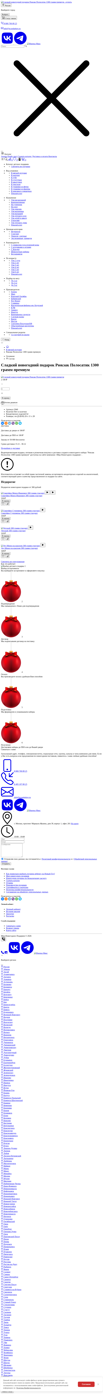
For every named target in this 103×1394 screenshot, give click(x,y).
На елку (14, 207)
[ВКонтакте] (2, 423)
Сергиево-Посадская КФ (21, 323)
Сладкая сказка (17, 317)
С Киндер (15, 249)
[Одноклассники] (6, 423)
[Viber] (13, 423)
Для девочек (16, 209)
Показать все (16, 193)
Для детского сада (18, 216)
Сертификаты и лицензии (17, 887)
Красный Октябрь (19, 296)
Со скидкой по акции (20, 335)
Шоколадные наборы (20, 252)
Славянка (15, 303)
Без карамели (16, 254)
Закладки (10, 914)
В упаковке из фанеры (20, 189)
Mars (13, 294)
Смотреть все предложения (12, 562)
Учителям (15, 220)
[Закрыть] (98, 1384)
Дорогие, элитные (19, 236)
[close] (2, 151)
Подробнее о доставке (10, 448)
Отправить (6, 864)
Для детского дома (19, 223)
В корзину (6, 398)
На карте (75, 824)
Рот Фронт (15, 301)
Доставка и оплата (40, 156)
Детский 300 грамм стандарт (13, 531)
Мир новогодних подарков (17, 876)
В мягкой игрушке (19, 173)
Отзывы (9, 883)
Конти (13, 319)
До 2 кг (14, 283)
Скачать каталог (25, 156)
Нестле (14, 321)
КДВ (13, 308)
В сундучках (16, 180)
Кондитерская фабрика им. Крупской (27, 305)
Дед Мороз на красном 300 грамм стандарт (19, 548)
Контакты (52, 156)
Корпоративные (18, 202)
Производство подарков (16, 885)
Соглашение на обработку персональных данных (27, 892)
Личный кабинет (13, 909)
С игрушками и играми (21, 247)
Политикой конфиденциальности (56, 859)
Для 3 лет (15, 265)
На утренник (16, 204)
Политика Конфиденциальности (28, 1388)
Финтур (14, 312)
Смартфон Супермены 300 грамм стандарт (19, 513)
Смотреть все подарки (20, 166)
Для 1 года (15, 260)
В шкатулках (16, 182)
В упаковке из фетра (20, 187)
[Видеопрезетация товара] (47, 492)
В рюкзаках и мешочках (21, 191)
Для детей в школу (19, 218)
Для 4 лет (15, 267)
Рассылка (10, 916)
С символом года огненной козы (25, 245)
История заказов (13, 911)
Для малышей (17, 214)
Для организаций (18, 200)
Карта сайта (11, 930)
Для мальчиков (17, 211)
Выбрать (5, 15)
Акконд (14, 310)
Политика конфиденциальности (20, 890)
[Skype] (20, 423)
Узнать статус (7, 1392)
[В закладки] (3, 503)
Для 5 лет (15, 270)
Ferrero (14, 292)
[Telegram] (9, 423)
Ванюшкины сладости (20, 314)
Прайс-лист (12, 156)
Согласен (86, 1384)
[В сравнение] (8, 503)
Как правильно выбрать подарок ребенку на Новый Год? (30, 874)
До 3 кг (14, 285)
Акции (4, 156)
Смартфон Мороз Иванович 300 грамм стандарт (21, 496)
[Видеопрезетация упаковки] (52, 492)
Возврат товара (12, 928)
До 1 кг (14, 281)
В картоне (15, 175)
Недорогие (15, 231)
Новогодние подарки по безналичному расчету (26, 878)
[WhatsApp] (16, 423)
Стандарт (15, 234)
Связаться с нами (13, 926)
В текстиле (15, 184)
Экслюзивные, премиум (21, 238)
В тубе (14, 178)
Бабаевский (16, 299)
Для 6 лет (15, 272)
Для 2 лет (15, 263)
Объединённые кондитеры (22, 326)
